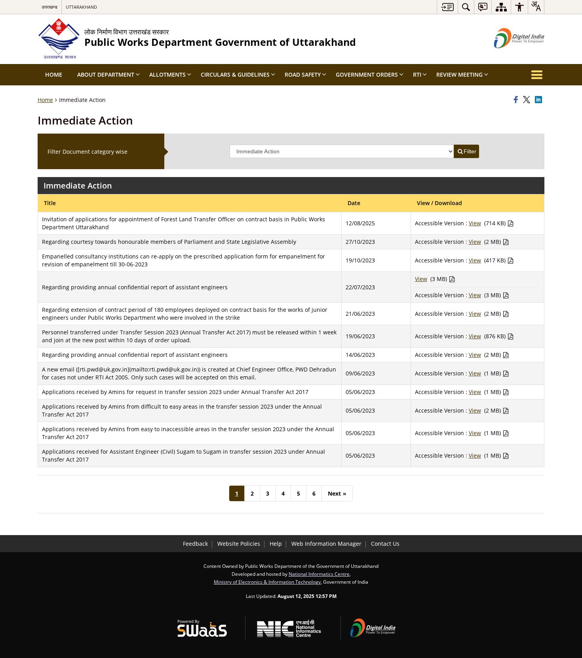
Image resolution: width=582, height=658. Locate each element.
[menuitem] (466, 7)
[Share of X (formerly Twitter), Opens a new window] (528, 100)
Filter (470, 151)
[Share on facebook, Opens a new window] (517, 100)
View (475, 223)
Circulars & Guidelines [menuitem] (235, 74)
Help (276, 543)
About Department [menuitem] (105, 74)
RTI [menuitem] (417, 74)
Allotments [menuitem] (167, 74)
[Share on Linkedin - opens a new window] (539, 100)
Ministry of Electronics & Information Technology (267, 582)
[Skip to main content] (447, 6)
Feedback (195, 543)
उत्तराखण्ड (49, 7)
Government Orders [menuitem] (367, 74)
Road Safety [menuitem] (303, 74)
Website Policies (238, 543)
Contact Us (385, 543)
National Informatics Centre (319, 574)
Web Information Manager (326, 543)
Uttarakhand (81, 7)
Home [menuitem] (53, 74)
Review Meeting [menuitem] (459, 74)
